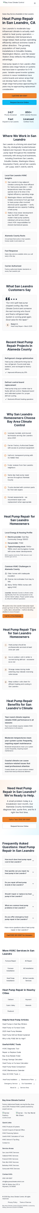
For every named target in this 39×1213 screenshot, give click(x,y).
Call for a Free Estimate (13, 616)
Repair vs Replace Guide (11, 1052)
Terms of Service (25, 1202)
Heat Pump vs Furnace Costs (13, 1028)
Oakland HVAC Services (10, 1156)
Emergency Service (11, 1083)
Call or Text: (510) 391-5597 (19, 820)
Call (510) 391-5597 (19, 96)
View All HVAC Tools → (11, 1074)
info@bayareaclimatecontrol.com (13, 1181)
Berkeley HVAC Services (10, 1165)
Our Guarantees (27, 1083)
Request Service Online (19, 102)
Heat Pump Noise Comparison (14, 1067)
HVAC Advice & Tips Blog (10, 1139)
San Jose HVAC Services (10, 1152)
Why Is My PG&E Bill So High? (14, 1039)
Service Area (24, 1087)
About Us (13, 1087)
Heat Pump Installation (10, 1079)
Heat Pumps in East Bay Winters (14, 1024)
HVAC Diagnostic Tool (10, 1049)
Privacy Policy (12, 1202)
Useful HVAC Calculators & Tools (13, 1136)
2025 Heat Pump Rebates (12, 1031)
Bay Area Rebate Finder (11, 1056)
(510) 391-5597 (7, 1178)
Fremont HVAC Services (10, 1159)
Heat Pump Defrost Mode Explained (16, 1035)
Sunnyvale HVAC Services (11, 1168)
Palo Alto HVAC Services (10, 1162)
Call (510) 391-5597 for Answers (19, 935)
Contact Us (6, 1143)
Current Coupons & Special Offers (13, 1130)
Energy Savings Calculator (12, 1059)
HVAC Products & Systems (11, 1127)
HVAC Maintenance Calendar (13, 1070)
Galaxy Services (7, 1207)
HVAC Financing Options (10, 1133)
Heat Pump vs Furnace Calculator (15, 1063)
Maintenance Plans (27, 1079)
